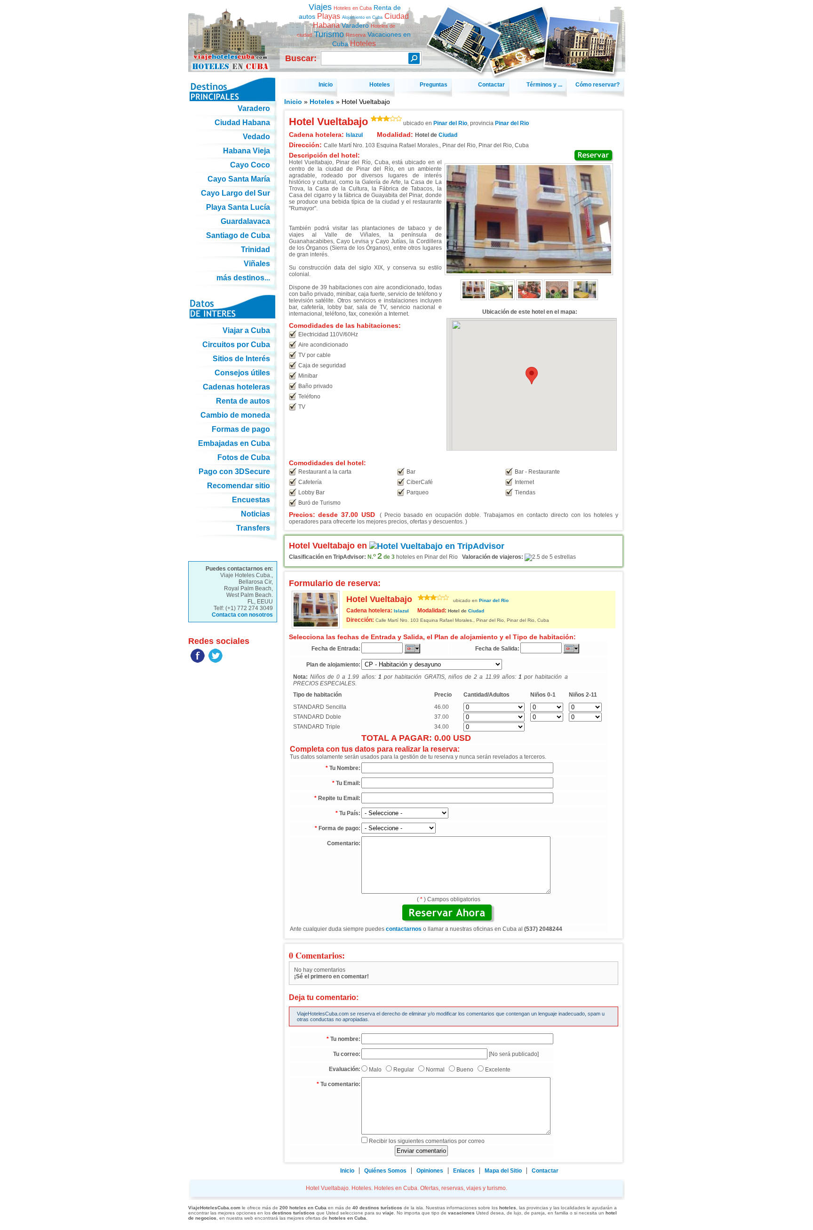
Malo (375, 1069)
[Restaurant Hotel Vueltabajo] (529, 298)
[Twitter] (215, 661)
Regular (403, 1069)
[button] (532, 375)
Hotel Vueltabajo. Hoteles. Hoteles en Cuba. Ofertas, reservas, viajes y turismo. (232, 32)
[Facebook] (198, 661)
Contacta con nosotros (242, 614)
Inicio (293, 101)
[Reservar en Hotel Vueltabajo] (594, 156)
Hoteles (322, 101)
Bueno (464, 1069)
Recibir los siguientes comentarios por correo (427, 1141)
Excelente (497, 1069)
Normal (435, 1069)
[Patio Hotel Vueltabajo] (557, 298)
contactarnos (404, 929)
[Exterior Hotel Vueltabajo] (474, 298)
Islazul (401, 610)
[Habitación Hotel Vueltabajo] (585, 298)
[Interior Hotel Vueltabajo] (501, 298)
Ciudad (447, 135)
